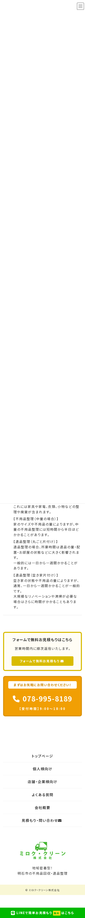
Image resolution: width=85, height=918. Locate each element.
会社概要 (42, 807)
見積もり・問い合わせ (40, 820)
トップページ (42, 755)
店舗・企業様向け (42, 781)
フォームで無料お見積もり (40, 661)
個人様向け (42, 768)
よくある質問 (42, 794)
